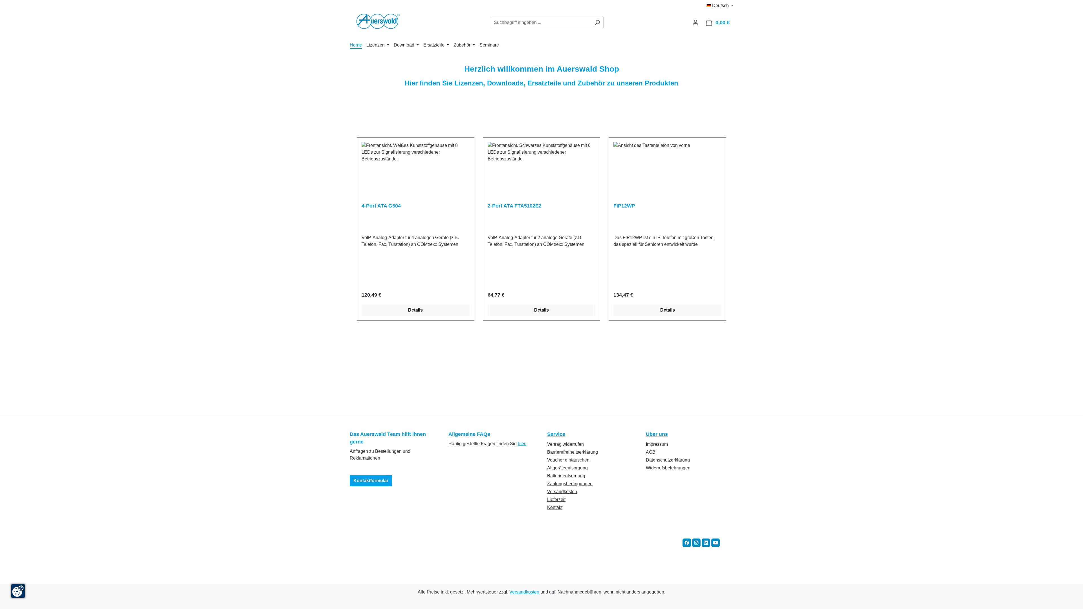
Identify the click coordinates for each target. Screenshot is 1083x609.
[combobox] (541, 22)
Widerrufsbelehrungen (668, 467)
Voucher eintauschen (568, 460)
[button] (687, 542)
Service (556, 434)
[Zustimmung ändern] (18, 591)
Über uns (657, 434)
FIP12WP (624, 206)
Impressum (657, 444)
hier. (522, 443)
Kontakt (554, 507)
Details (415, 310)
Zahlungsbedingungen (570, 483)
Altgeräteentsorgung (567, 467)
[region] (541, 229)
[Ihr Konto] (695, 22)
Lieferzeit (556, 499)
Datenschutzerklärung (668, 460)
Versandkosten (562, 491)
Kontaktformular (370, 480)
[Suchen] (597, 22)
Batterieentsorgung (566, 475)
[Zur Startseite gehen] (378, 21)
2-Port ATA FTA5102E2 (515, 206)
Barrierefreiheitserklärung (572, 452)
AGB (650, 452)
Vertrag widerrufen (565, 444)
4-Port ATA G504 (381, 206)
